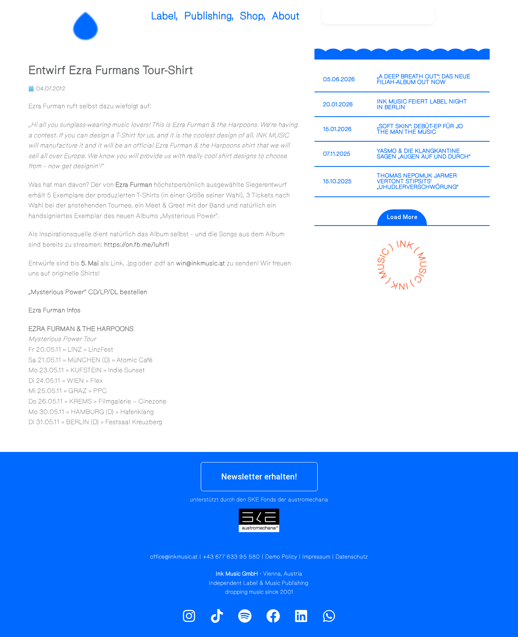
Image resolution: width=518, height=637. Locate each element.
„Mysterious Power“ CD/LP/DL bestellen (87, 292)
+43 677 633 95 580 (231, 557)
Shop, (253, 16)
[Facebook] (273, 615)
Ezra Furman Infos (54, 310)
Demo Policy (281, 557)
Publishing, (209, 16)
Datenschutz (351, 557)
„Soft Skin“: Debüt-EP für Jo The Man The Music (420, 129)
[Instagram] (461, 18)
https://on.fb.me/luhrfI (136, 244)
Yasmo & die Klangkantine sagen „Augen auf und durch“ (424, 154)
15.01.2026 (337, 129)
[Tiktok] (217, 615)
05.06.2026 (339, 79)
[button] (402, 217)
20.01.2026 (338, 104)
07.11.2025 (336, 154)
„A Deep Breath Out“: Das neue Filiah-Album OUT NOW (423, 79)
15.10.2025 (337, 181)
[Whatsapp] (329, 615)
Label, (164, 16)
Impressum (316, 557)
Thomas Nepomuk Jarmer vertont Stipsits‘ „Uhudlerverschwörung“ (418, 181)
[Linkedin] (301, 615)
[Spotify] (479, 18)
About (285, 16)
